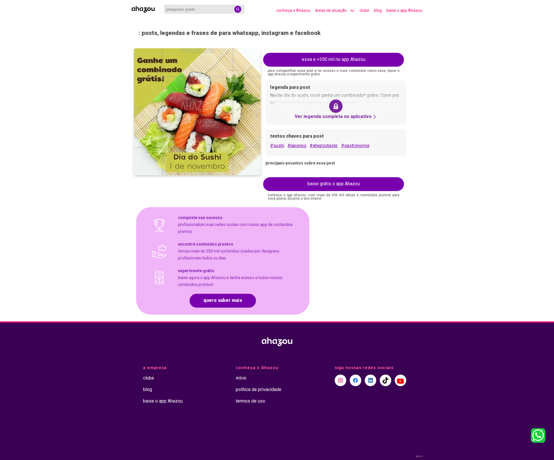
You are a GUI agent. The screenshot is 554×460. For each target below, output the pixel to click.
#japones (296, 145)
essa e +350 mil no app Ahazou (333, 59)
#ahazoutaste (324, 145)
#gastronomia (355, 145)
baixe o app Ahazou (404, 10)
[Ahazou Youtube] (400, 380)
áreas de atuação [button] (331, 10)
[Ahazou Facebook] (355, 380)
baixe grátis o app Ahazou (334, 183)
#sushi (277, 145)
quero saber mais (222, 300)
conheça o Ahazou (293, 10)
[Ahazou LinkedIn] (370, 380)
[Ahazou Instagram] (340, 380)
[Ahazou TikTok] (385, 380)
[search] (237, 9)
